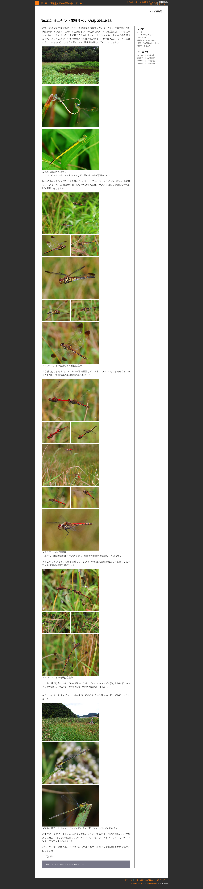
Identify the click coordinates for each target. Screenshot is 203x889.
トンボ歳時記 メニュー (145, 880)
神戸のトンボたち (144, 46)
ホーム (139, 32)
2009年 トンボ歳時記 (146, 61)
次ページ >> (163, 4)
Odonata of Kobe (138, 884)
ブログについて (143, 38)
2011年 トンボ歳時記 (146, 55)
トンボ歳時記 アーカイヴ (147, 2)
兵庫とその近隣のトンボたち (148, 43)
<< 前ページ (152, 4)
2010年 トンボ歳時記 (146, 58)
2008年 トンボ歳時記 (146, 64)
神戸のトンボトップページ (56, 864)
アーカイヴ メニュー (76, 864)
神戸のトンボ (132, 2)
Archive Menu (152, 884)
